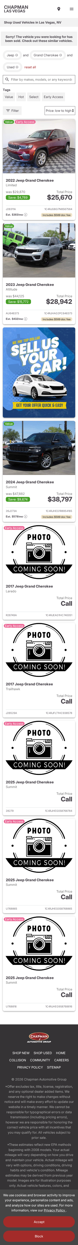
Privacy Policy (30, 1067)
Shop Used (43, 1053)
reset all (30, 67)
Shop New (21, 1053)
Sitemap (54, 1067)
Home (61, 1053)
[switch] (71, 9)
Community (40, 1060)
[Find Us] (58, 9)
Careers (61, 1060)
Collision (17, 1060)
